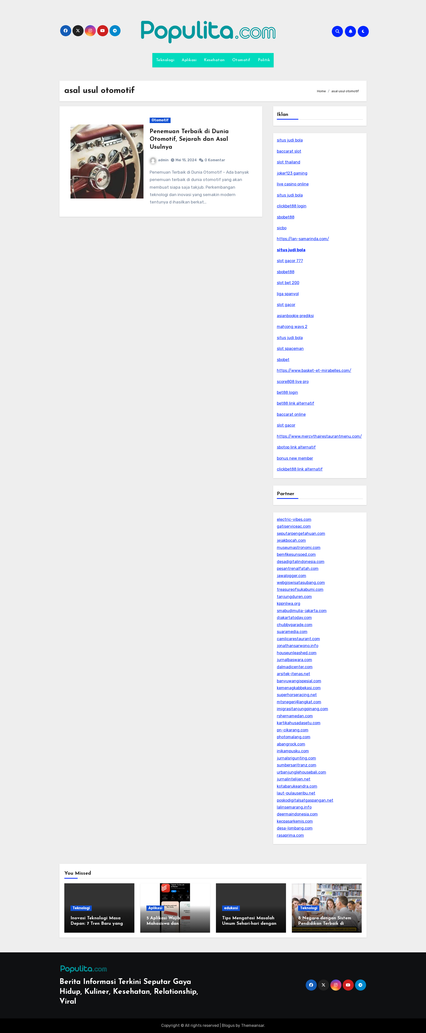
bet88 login (287, 392)
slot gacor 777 (290, 260)
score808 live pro (293, 381)
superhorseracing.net (297, 694)
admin (163, 160)
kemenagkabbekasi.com (299, 688)
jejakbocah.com (291, 540)
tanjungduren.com (294, 596)
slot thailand (288, 162)
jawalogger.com (291, 575)
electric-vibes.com (294, 519)
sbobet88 (285, 217)
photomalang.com (293, 737)
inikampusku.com (293, 751)
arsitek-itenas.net (293, 673)
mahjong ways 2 (292, 326)
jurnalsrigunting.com (296, 758)
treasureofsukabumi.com (300, 589)
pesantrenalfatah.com (298, 568)
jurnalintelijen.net (293, 779)
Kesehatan (214, 60)
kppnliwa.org (288, 603)
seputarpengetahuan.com (301, 533)
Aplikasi (189, 60)
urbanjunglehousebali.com (301, 772)
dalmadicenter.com (295, 667)
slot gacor (286, 304)
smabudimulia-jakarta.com (302, 610)
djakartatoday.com (294, 617)
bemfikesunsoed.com (296, 554)
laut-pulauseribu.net (296, 793)
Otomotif (241, 60)
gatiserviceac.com (294, 526)
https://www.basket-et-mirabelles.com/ (314, 370)
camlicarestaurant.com (298, 638)
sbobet (283, 359)
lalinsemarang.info (294, 807)
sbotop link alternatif (296, 447)
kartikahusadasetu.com (298, 723)
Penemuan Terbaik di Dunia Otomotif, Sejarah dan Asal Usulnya (189, 139)
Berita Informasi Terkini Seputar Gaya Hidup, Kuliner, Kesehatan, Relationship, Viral (128, 992)
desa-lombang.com (295, 828)
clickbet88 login (291, 206)
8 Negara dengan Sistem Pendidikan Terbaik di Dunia (324, 923)
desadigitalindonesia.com (300, 561)
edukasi (231, 908)
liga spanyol (288, 293)
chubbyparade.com (294, 624)
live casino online (293, 184)
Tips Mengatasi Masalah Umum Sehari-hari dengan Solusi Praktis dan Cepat (249, 923)
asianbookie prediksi (295, 315)
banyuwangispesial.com (299, 681)
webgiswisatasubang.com (301, 582)
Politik (264, 60)
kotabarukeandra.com (297, 786)
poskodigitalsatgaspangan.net (305, 800)
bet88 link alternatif (295, 403)
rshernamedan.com (295, 716)
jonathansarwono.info (297, 645)
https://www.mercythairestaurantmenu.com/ (319, 436)
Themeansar (252, 1025)
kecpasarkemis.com (295, 821)
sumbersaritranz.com (296, 765)
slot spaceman (290, 348)
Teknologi (165, 60)
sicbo (281, 228)
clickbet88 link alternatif (300, 469)
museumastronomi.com (298, 547)
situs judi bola (290, 140)
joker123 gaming (292, 173)
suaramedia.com (292, 631)
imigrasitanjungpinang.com (302, 709)
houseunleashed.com (297, 653)
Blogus (228, 1025)
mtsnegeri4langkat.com (299, 702)
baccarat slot (289, 151)
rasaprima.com (290, 835)
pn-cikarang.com (292, 730)
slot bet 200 (288, 282)
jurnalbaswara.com (294, 659)
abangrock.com (291, 744)
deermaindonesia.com (297, 814)
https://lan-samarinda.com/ (303, 238)
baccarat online (291, 414)
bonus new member (295, 458)
